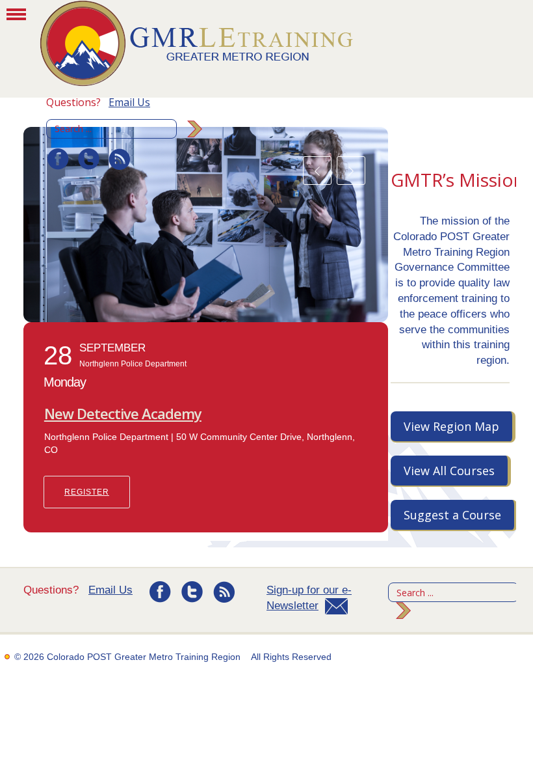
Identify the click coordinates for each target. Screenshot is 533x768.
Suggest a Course (452, 515)
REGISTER (86, 492)
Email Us (129, 102)
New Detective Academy (123, 413)
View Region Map (451, 426)
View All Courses (449, 470)
